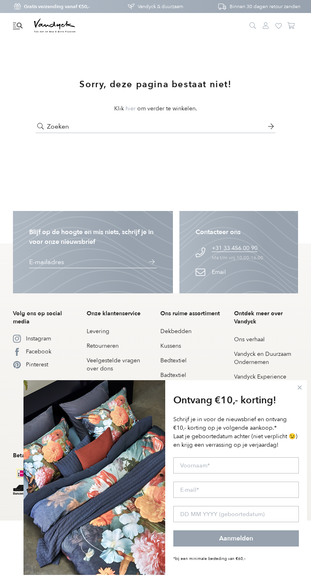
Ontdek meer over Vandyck (258, 317)
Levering (98, 331)
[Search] (252, 26)
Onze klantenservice (114, 313)
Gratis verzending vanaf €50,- (57, 6)
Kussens (170, 346)
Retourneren (103, 346)
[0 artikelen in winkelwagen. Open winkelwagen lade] (291, 26)
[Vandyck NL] (54, 26)
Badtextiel (173, 375)
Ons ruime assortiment (190, 313)
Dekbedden (176, 331)
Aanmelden (236, 538)
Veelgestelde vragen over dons (113, 364)
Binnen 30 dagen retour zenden (265, 6)
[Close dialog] (300, 387)
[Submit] (40, 126)
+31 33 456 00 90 (235, 248)
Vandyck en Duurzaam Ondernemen (262, 358)
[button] (18, 26)
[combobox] (155, 126)
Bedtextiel (173, 360)
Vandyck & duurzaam (160, 6)
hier (131, 108)
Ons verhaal (249, 339)
